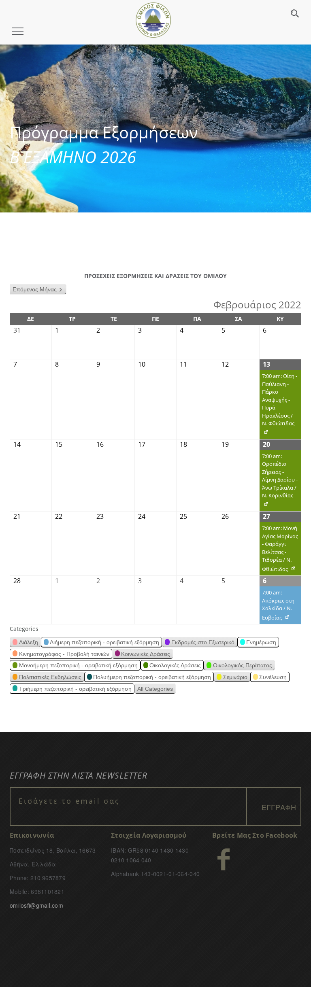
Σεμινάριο (235, 677)
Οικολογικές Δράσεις (175, 665)
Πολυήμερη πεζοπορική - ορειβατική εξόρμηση (152, 677)
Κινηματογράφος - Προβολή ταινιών (64, 654)
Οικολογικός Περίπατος (242, 665)
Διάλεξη (28, 642)
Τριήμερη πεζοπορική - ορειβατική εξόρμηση (75, 689)
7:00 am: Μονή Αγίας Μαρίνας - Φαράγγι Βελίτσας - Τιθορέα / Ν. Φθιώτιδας (279, 549)
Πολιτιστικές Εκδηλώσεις (50, 677)
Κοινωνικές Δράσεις (145, 654)
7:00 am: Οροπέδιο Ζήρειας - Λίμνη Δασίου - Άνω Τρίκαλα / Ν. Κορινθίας (279, 482)
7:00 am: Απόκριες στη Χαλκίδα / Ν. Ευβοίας (277, 606)
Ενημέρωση (261, 642)
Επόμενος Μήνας (35, 289)
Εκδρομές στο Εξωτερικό (202, 642)
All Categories (155, 689)
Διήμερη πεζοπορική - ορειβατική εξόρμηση (104, 642)
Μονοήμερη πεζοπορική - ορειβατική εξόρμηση (78, 665)
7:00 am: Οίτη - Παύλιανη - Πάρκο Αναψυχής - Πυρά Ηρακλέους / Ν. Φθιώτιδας (278, 405)
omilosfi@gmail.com (36, 905)
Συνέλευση (273, 677)
